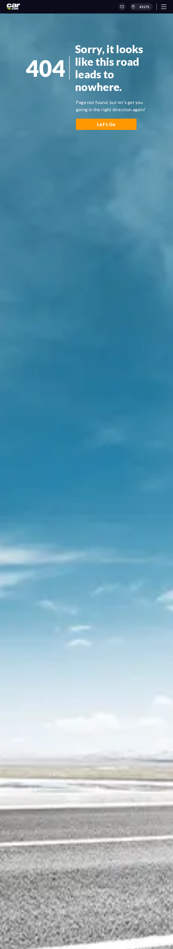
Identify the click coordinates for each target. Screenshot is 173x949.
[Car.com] (13, 7)
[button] (122, 6)
